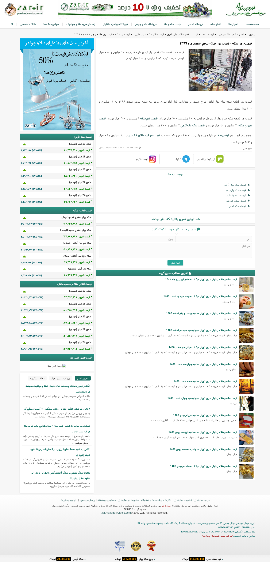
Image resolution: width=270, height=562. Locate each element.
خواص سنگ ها (51, 24)
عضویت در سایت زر (128, 500)
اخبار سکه (216, 24)
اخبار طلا (233, 24)
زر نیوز (252, 34)
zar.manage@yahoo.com (116, 513)
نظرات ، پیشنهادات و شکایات (156, 500)
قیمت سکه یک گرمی (193, 125)
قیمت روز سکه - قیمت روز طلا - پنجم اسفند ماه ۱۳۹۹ (102, 34)
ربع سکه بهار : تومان (134, 559)
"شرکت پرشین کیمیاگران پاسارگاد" (217, 536)
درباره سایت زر (201, 500)
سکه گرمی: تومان (67, 559)
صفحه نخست (252, 24)
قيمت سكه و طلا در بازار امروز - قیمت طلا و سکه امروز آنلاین (166, 34)
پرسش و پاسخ (87, 500)
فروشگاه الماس (195, 24)
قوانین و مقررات (69, 500)
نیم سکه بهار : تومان (201, 559)
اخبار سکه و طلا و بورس (231, 34)
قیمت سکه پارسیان (237, 190)
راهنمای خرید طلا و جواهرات (81, 24)
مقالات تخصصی (28, 24)
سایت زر (166, 505)
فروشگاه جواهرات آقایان (115, 24)
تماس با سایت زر (183, 500)
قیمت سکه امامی (238, 206)
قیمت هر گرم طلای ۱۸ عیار (144, 135)
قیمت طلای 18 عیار (236, 200)
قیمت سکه (208, 34)
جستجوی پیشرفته (106, 500)
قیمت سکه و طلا (172, 24)
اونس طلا (223, 135)
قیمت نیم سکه (148, 118)
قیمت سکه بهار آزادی (236, 185)
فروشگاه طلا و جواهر (146, 24)
